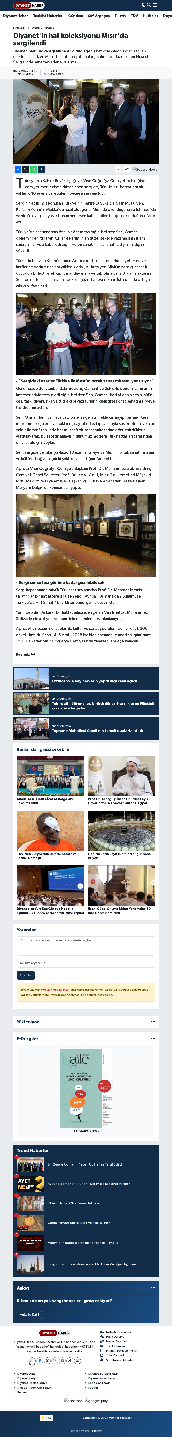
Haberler (19, 27)
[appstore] (74, 1401)
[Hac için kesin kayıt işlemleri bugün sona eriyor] (121, 831)
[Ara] (149, 5)
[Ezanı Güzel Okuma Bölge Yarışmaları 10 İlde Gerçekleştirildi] (121, 886)
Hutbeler (150, 16)
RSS (48, 1417)
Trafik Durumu (115, 1346)
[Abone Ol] (144, 169)
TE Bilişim (96, 1431)
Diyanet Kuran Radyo (102, 1378)
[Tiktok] (69, 1360)
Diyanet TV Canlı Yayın (103, 1373)
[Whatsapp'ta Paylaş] (33, 169)
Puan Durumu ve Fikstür (122, 1350)
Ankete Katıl (29, 1314)
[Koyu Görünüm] (143, 5)
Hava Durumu (115, 1336)
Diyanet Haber (15, 16)
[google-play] (96, 1401)
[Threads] (77, 1360)
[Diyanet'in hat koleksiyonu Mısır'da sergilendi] (86, 121)
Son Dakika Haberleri (120, 1360)
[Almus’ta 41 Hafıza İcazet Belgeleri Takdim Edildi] (50, 776)
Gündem (75, 16)
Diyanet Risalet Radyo (32, 1383)
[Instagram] (54, 1360)
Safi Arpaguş (99, 16)
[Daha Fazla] (41, 169)
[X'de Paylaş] (25, 169)
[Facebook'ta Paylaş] (18, 169)
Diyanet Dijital (26, 1373)
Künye (21, 1392)
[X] (47, 1360)
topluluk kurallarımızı (55, 989)
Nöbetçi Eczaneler (118, 1332)
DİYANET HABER (43, 27)
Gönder (26, 975)
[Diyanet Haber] (29, 5)
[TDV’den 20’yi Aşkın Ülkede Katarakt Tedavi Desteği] (50, 831)
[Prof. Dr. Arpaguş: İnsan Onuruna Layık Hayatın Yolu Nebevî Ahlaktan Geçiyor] (121, 776)
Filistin (120, 16)
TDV (134, 16)
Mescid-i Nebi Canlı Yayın (34, 1387)
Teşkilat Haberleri (48, 16)
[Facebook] (39, 1360)
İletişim (93, 1387)
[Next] (32, 1360)
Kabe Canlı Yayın (99, 1383)
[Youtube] (62, 1360)
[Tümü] (153, 1022)
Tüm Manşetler (116, 1355)
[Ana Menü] (155, 5)
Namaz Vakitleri (116, 1341)
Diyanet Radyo (27, 1378)
